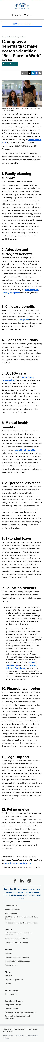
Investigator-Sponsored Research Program (21, 923)
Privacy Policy (8, 1035)
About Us (8, 976)
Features (23, 37)
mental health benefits (25, 450)
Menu (29, 15)
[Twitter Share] (29, 73)
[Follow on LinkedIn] (22, 880)
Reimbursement (11, 914)
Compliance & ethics (13, 1005)
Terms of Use (19, 1035)
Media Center (12, 37)
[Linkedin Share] (33, 73)
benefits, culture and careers (18, 863)
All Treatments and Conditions (16, 939)
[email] (26, 73)
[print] (40, 73)
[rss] (22, 73)
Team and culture (10, 64)
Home (4, 37)
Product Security (11, 965)
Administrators (10, 994)
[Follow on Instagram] (29, 880)
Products (8, 953)
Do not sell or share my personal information (17, 1017)
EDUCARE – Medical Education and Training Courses (21, 918)
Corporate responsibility (14, 980)
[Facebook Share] (36, 73)
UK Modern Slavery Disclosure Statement (20, 1013)
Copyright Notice (32, 1035)
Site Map (6, 1038)
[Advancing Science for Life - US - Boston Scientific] (22, 5)
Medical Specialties (12, 910)
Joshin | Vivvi (23, 320)
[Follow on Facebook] (15, 880)
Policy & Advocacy (12, 1009)
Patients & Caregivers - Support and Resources (18, 934)
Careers (8, 984)
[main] (22, 538)
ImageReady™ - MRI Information (17, 961)
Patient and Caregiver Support (16, 943)
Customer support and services (17, 957)
